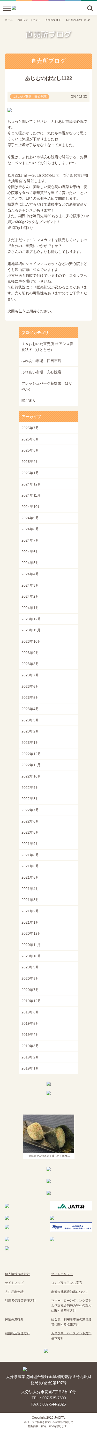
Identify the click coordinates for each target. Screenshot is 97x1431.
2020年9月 (30, 967)
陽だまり (28, 400)
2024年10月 (31, 507)
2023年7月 (30, 675)
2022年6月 (30, 821)
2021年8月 (30, 855)
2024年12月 (31, 484)
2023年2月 (30, 731)
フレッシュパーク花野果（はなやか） (46, 386)
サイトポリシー (62, 1274)
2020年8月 (30, 978)
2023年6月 (30, 686)
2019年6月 (30, 1012)
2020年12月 (31, 933)
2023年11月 (31, 630)
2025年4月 (30, 462)
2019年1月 (30, 1068)
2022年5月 (30, 832)
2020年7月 (30, 990)
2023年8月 (30, 664)
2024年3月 (30, 585)
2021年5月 (30, 877)
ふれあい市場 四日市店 (41, 361)
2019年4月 (30, 1034)
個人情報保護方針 (17, 1274)
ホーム (9, 20)
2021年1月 (30, 922)
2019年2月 (30, 1057)
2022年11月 (31, 765)
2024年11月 (31, 495)
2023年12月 (31, 619)
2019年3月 (30, 1046)
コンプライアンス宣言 (66, 1283)
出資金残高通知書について (69, 1292)
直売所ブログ (53, 20)
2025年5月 (30, 450)
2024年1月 (30, 608)
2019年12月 (31, 1001)
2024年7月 (30, 540)
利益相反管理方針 (17, 1333)
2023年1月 (30, 742)
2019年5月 (30, 1023)
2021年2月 (30, 911)
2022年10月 (31, 776)
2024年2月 (30, 596)
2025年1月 (30, 473)
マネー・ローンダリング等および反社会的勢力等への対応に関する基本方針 (71, 1305)
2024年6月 (30, 552)
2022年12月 (31, 754)
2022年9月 (30, 787)
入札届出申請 (14, 1292)
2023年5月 (30, 697)
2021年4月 (30, 889)
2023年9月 (30, 653)
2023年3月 (30, 720)
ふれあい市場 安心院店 (41, 372)
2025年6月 (30, 439)
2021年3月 (30, 900)
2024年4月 (30, 574)
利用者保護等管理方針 (20, 1300)
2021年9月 (30, 844)
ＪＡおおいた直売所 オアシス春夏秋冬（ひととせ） (47, 347)
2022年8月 (30, 799)
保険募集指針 (14, 1319)
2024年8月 (30, 529)
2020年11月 (31, 945)
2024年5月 (30, 563)
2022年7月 (30, 810)
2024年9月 (30, 518)
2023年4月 (30, 709)
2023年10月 (31, 641)
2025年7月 (30, 428)
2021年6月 (30, 866)
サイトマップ (14, 1283)
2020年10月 (31, 956)
